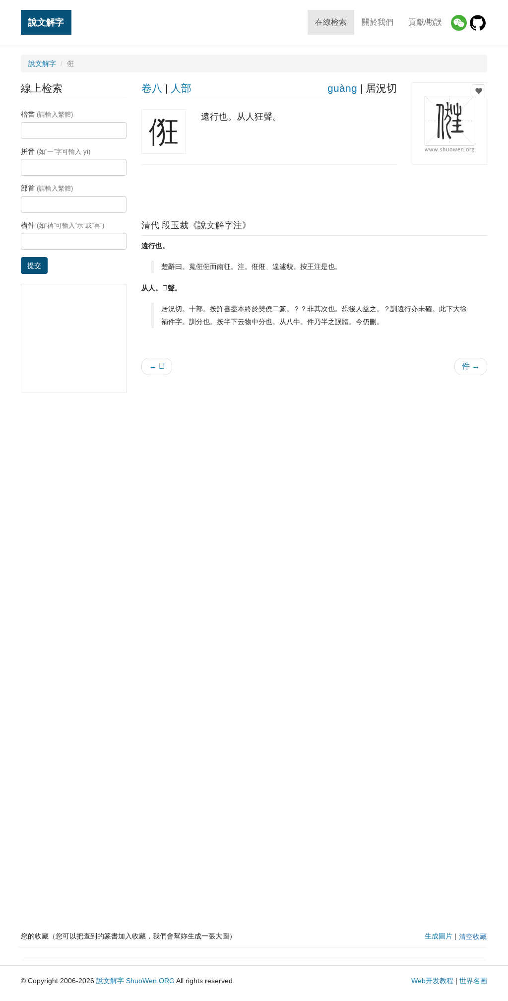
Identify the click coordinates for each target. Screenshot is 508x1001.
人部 (181, 88)
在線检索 (331, 22)
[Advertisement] (314, 189)
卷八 (151, 88)
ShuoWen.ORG (150, 981)
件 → (471, 366)
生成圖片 (438, 936)
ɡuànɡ (342, 88)
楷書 (47, 114)
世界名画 (473, 981)
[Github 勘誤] (477, 23)
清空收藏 (473, 936)
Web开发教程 (432, 981)
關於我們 (377, 22)
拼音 (55, 151)
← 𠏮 (157, 366)
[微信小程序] (458, 23)
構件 (62, 225)
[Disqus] (314, 509)
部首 (47, 188)
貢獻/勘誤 (425, 22)
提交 (34, 265)
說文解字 (46, 22)
